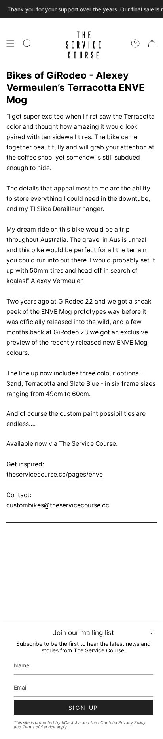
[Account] (135, 43)
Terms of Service (39, 727)
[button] (27, 43)
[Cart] (152, 43)
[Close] (151, 633)
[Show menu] (10, 43)
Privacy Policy (132, 722)
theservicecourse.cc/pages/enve (54, 474)
